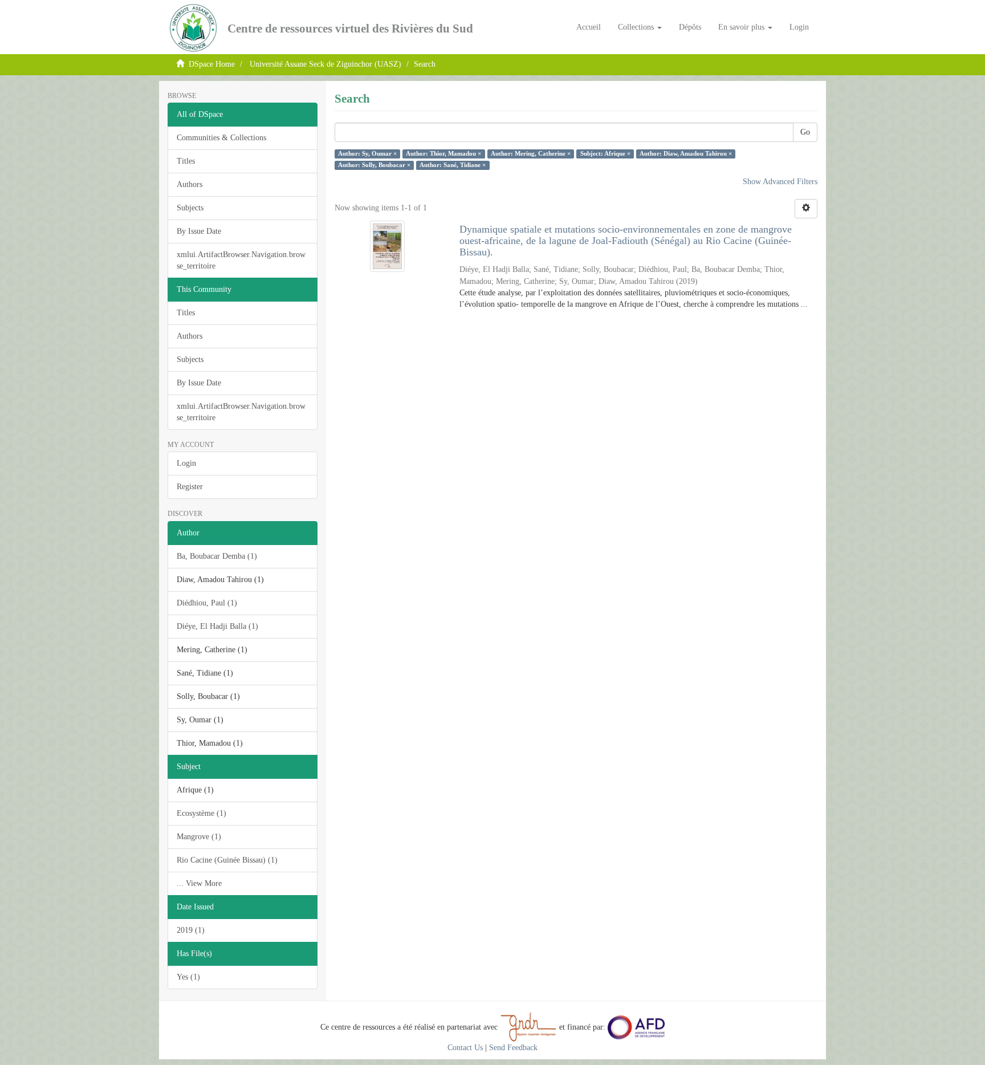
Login (186, 463)
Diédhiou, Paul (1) (207, 603)
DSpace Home (212, 64)
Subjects (190, 208)
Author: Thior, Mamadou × (443, 154)
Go (805, 132)
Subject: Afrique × (605, 154)
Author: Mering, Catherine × (531, 154)
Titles (186, 161)
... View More (199, 883)
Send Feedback (513, 1047)
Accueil (588, 27)
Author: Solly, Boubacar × (374, 165)
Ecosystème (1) (201, 813)
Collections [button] (637, 27)
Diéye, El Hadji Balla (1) (217, 626)
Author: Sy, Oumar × (367, 154)
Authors (189, 184)
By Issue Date (199, 231)
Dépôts (690, 27)
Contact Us (465, 1047)
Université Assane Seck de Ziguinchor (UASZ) (325, 64)
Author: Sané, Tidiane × (453, 165)
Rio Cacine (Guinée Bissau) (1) (227, 860)
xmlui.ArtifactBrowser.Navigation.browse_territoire (241, 260)
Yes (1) (188, 977)
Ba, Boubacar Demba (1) (217, 556)
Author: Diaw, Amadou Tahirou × (686, 154)
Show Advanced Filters (780, 181)
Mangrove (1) (199, 836)
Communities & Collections (221, 137)
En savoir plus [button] (742, 27)
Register (190, 486)
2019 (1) (191, 930)
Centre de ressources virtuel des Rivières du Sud (350, 28)
